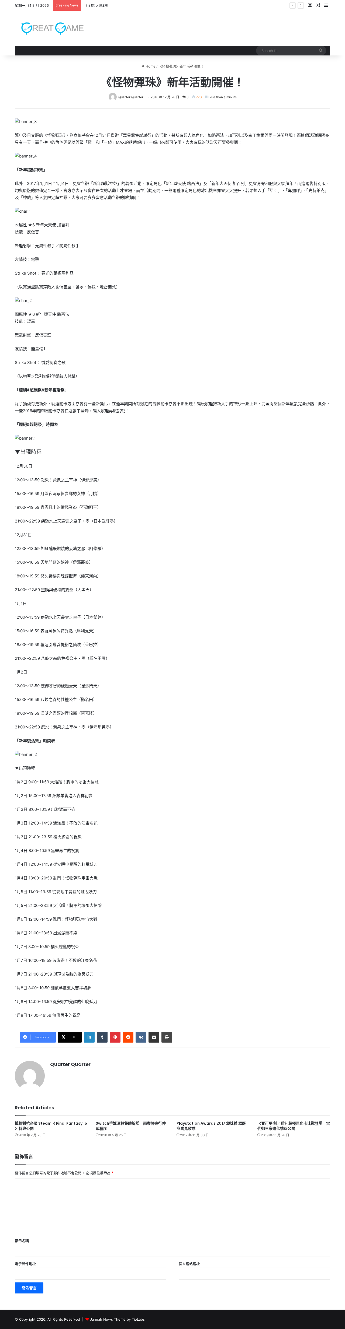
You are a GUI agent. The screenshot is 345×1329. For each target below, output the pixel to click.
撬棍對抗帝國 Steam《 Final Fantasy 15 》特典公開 (51, 1126)
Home (150, 66)
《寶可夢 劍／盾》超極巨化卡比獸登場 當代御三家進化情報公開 (293, 1126)
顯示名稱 (22, 1241)
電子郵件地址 (25, 1263)
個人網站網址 (189, 1263)
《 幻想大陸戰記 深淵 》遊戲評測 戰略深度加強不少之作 (128, 5)
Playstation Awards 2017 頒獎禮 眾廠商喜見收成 (211, 1126)
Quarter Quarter (130, 97)
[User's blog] (49, 28)
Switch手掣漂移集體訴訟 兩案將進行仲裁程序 (131, 1126)
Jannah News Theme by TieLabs (117, 1319)
